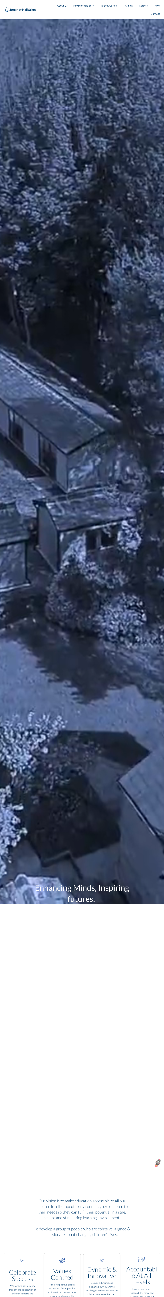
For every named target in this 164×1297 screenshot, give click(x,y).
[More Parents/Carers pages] (118, 5)
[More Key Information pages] (93, 5)
